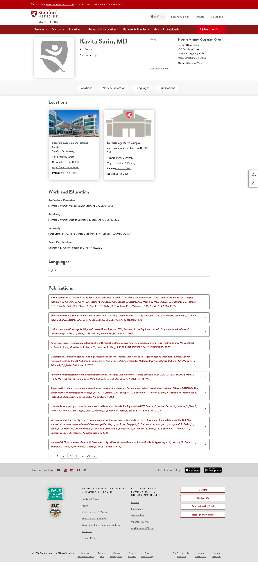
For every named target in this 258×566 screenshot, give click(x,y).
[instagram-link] (65, 470)
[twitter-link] (85, 470)
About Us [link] (87, 531)
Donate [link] (200, 17)
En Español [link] (217, 17)
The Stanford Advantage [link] (94, 518)
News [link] (85, 505)
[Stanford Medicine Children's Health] (44, 16)
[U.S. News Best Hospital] (55, 510)
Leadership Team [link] (90, 499)
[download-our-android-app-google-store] (213, 470)
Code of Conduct (132, 555)
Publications (167, 88)
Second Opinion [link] (180, 17)
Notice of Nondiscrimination (86, 555)
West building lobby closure (60, 4)
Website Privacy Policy (116, 555)
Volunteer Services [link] (140, 521)
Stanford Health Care (200, 555)
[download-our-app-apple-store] (192, 470)
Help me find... (213, 29)
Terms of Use (102, 555)
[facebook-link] (78, 470)
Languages (142, 88)
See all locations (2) (160, 68)
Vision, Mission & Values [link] (94, 512)
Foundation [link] (137, 509)
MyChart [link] (159, 16)
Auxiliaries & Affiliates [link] (142, 528)
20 (88, 455)
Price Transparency (147, 555)
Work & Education (113, 88)
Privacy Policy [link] (89, 538)
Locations (86, 88)
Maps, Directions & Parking (192, 57)
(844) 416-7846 (194, 63)
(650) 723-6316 (123, 168)
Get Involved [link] (137, 515)
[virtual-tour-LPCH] (58, 470)
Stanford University (216, 555)
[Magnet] (55, 493)
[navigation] (129, 29)
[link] (218, 16)
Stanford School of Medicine (181, 555)
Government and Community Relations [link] (102, 525)
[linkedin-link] (72, 470)
